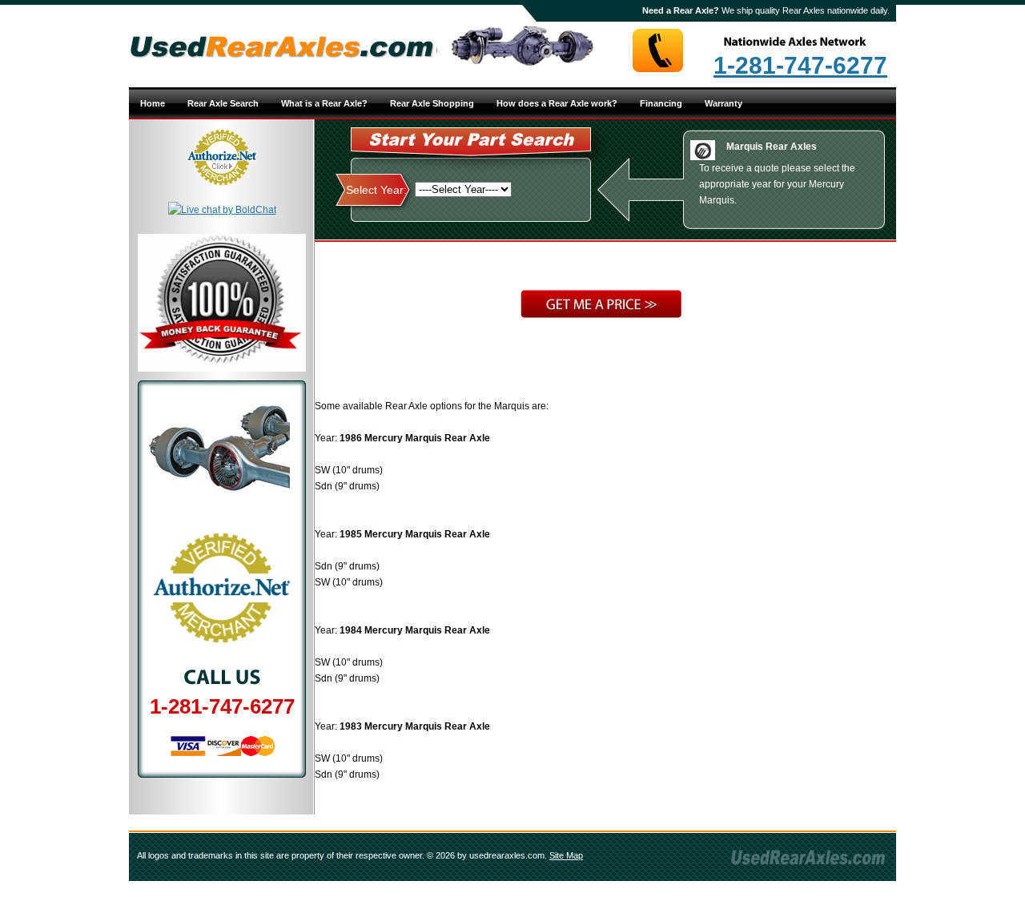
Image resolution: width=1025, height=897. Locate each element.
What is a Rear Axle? (324, 103)
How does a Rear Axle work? (556, 103)
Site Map (566, 855)
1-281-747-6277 (800, 65)
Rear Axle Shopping (432, 103)
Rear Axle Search (223, 103)
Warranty (723, 103)
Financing (661, 103)
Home (152, 103)
